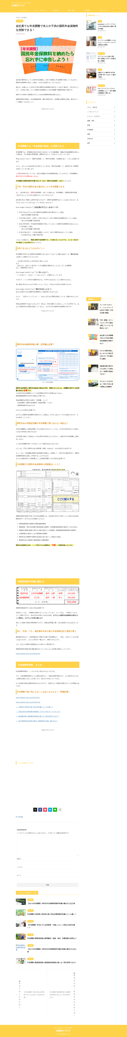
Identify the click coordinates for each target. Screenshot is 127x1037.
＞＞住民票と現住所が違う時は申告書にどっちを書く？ (34, 707)
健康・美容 (71, 10)
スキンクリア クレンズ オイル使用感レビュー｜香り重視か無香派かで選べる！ (107, 91)
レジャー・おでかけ (39, 10)
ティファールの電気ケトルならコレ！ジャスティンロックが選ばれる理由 (107, 42)
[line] (55, 810)
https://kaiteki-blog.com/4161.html (28, 698)
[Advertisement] (47, 124)
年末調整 (87, 10)
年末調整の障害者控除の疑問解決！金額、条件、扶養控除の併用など (51, 938)
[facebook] (40, 810)
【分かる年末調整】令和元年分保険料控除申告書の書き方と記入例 (51, 903)
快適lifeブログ (18, 5)
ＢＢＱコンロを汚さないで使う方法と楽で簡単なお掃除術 (106, 384)
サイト (19, 875)
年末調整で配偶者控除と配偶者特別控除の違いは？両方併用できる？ (51, 962)
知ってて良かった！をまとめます (63, 1027)
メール (19, 867)
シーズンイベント (24, 10)
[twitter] (35, 810)
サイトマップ (103, 10)
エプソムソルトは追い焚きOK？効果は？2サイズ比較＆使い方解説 (107, 58)
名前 (19, 859)
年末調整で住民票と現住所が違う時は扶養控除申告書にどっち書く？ (51, 914)
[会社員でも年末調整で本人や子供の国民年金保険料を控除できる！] (50, 810)
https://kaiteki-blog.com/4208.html (28, 654)
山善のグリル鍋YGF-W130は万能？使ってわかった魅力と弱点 (107, 75)
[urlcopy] (60, 810)
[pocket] (45, 810)
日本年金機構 (49, 382)
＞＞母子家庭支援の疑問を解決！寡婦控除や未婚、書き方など (37, 721)
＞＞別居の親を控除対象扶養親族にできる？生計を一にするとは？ (38, 712)
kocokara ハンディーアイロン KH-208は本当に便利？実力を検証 (107, 26)
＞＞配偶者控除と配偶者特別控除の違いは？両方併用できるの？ (37, 716)
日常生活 (55, 10)
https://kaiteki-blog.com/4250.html (28, 702)
